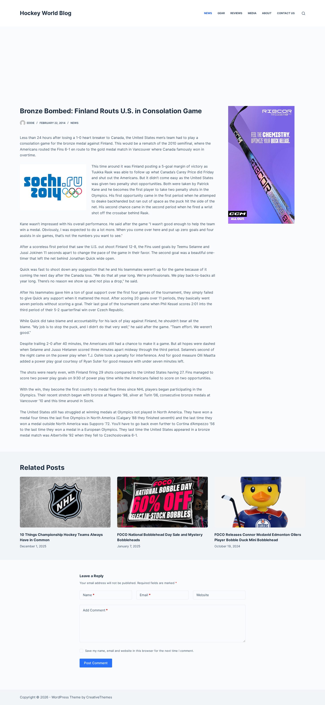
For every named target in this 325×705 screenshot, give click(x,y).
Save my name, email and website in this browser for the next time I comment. (139, 650)
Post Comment (96, 663)
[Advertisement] (162, 60)
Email (145, 595)
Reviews (236, 13)
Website (202, 595)
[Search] (303, 13)
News (208, 13)
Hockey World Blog (45, 13)
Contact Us (286, 13)
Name (88, 595)
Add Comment (95, 610)
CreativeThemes (99, 697)
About (266, 13)
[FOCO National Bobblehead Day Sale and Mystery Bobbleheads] (162, 502)
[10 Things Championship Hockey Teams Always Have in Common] (65, 502)
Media (252, 13)
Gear (221, 13)
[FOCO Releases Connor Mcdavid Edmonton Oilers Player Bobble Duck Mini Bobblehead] (259, 502)
